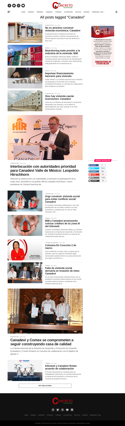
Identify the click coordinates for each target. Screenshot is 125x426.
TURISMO (58, 12)
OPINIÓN (86, 12)
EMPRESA (40, 12)
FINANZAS (49, 12)
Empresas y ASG (97, 12)
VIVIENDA (31, 12)
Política (78, 12)
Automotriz (68, 12)
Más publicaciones (45, 385)
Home (23, 12)
